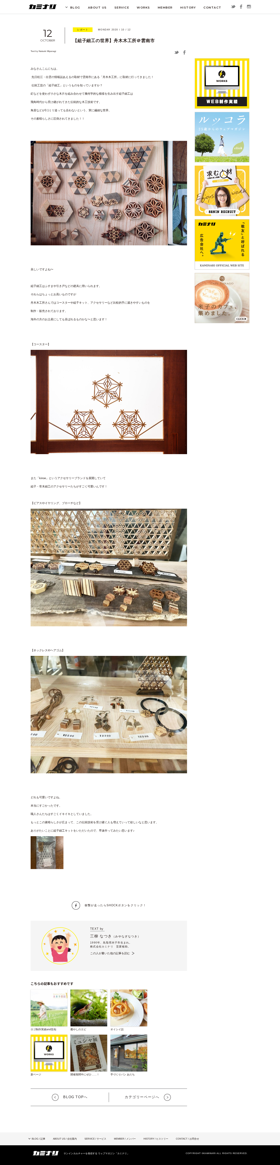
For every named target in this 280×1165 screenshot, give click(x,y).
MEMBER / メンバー (125, 1138)
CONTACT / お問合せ (187, 1138)
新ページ (36, 1074)
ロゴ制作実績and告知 (43, 1029)
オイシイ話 (117, 1029)
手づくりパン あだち (122, 1074)
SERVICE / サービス (95, 1138)
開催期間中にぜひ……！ (84, 1074)
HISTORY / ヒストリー (156, 1138)
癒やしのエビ (78, 1029)
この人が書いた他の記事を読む (110, 953)
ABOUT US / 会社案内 (65, 1138)
